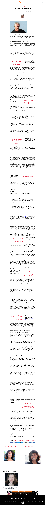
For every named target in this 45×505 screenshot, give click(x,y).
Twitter (20, 442)
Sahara (28, 440)
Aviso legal (20, 498)
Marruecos (25, 440)
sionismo (26, 216)
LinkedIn (32, 442)
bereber (23, 156)
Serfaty (30, 440)
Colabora (33, 498)
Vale (22, 503)
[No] (43, 502)
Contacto (29, 498)
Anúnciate (24, 498)
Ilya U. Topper (22, 14)
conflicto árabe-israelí (19, 440)
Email (26, 442)
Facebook (13, 442)
